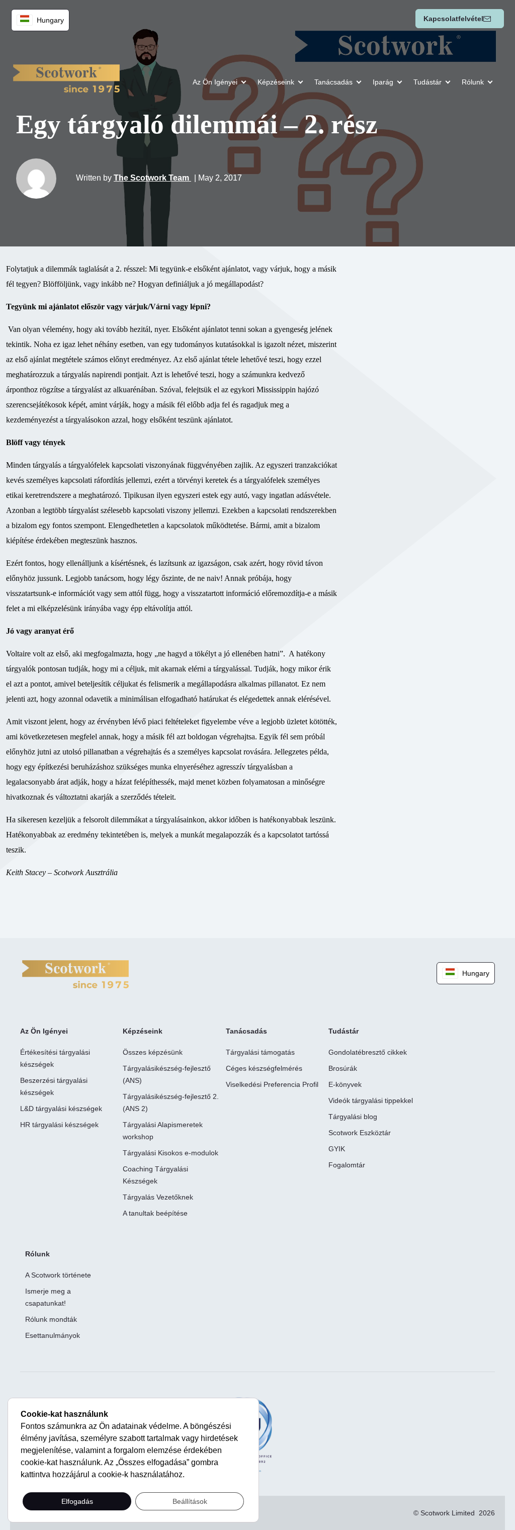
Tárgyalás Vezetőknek (158, 1197)
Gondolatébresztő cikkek (367, 1052)
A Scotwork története (58, 1275)
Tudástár (427, 82)
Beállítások (190, 1501)
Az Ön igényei (215, 82)
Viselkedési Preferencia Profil (272, 1084)
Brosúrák (342, 1068)
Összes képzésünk (153, 1052)
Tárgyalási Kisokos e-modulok (170, 1153)
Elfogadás (77, 1501)
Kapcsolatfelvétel (453, 19)
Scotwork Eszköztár (359, 1133)
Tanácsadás (333, 82)
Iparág (383, 82)
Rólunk (473, 82)
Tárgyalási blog (352, 1117)
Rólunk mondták (51, 1319)
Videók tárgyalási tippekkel (370, 1100)
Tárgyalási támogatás (260, 1052)
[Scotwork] (75, 973)
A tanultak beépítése (155, 1213)
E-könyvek (345, 1084)
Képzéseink (276, 82)
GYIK (336, 1149)
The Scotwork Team (152, 178)
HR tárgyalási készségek (59, 1125)
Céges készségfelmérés (264, 1068)
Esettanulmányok (52, 1335)
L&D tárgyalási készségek (61, 1108)
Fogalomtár (346, 1165)
